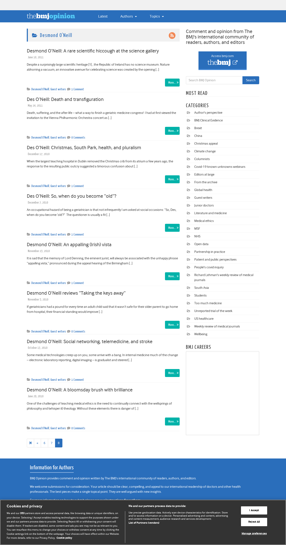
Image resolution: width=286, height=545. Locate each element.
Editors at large (204, 174)
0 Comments (78, 137)
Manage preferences (254, 533)
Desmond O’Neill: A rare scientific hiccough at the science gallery (93, 51)
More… (172, 82)
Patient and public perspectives (215, 259)
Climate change (205, 151)
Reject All (254, 521)
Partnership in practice (209, 252)
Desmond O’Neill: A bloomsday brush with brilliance (80, 390)
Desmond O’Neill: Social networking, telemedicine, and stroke (89, 341)
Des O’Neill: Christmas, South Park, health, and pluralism (84, 147)
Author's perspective (208, 113)
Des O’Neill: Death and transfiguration (65, 99)
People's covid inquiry (209, 267)
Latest (103, 16)
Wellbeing (200, 334)
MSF (197, 228)
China (198, 136)
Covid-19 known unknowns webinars (219, 167)
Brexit (198, 128)
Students (200, 295)
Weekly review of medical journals (217, 326)
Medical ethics (204, 221)
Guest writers (58, 89)
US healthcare (204, 319)
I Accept (254, 510)
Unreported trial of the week (213, 311)
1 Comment (77, 89)
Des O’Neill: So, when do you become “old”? (71, 196)
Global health (203, 190)
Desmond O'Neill (40, 89)
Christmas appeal (206, 143)
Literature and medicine (210, 213)
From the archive (205, 182)
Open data (201, 244)
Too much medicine (208, 303)
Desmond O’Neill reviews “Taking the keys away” (76, 293)
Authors (127, 16)
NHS (197, 236)
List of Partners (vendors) (144, 523)
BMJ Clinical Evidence (208, 120)
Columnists (202, 159)
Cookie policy (64, 538)
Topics (155, 16)
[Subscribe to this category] (172, 35)
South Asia (201, 288)
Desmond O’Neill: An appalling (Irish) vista (69, 244)
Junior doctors (204, 205)
